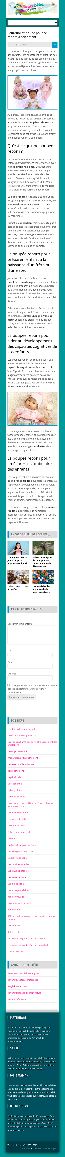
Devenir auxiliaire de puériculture (24, 992)
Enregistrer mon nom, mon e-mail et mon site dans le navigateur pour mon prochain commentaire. (32, 689)
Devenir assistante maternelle (23, 979)
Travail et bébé (15, 951)
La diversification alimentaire (22, 844)
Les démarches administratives (23, 728)
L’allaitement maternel (19, 831)
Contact (36, 1148)
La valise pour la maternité (21, 764)
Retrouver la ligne (16, 932)
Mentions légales (50, 1148)
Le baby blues (15, 790)
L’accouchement (16, 770)
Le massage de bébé (18, 890)
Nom (11, 650)
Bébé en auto (14, 909)
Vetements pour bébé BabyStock (24, 973)
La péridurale (14, 777)
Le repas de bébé (16, 825)
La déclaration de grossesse (22, 735)
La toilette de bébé (17, 877)
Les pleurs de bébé (17, 819)
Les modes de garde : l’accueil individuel (28, 944)
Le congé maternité (17, 751)
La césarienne (15, 783)
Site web (12, 673)
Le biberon (13, 838)
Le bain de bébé (16, 883)
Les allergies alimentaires (20, 851)
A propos (26, 1148)
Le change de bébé (17, 857)
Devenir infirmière (17, 999)
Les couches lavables (18, 864)
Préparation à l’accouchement (23, 757)
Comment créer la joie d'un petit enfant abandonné (18, 560)
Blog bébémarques (17, 986)
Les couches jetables (18, 870)
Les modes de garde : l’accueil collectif (27, 938)
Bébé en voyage (16, 896)
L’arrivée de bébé (16, 796)
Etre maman (14, 925)
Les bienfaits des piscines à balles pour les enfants (41, 589)
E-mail (11, 662)
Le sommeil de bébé (18, 812)
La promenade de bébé (19, 903)
